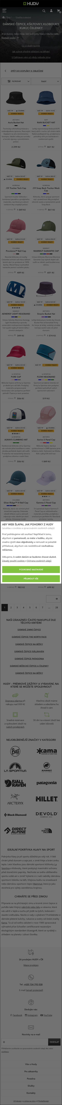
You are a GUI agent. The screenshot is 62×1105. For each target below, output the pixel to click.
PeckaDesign (43, 1101)
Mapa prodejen (31, 965)
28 (56, 607)
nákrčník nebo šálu (30, 907)
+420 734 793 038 (33, 984)
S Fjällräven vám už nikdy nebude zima (31, 57)
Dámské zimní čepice (29, 629)
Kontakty (31, 1093)
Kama (4, 922)
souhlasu (5, 1051)
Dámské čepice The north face (29, 637)
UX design (17, 1101)
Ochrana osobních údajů (39, 560)
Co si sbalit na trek (31, 45)
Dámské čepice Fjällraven (29, 651)
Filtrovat (16, 81)
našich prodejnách (15, 727)
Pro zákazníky (31, 1071)
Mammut (37, 884)
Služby (31, 1085)
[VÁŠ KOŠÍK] (58, 10)
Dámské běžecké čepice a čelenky (29, 666)
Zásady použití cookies (13, 560)
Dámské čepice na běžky (29, 644)
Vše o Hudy (31, 1064)
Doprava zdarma (13, 700)
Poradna (31, 1078)
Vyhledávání (44, 10)
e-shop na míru (29, 1101)
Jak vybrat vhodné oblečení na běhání (31, 51)
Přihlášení (51, 10)
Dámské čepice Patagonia (29, 658)
